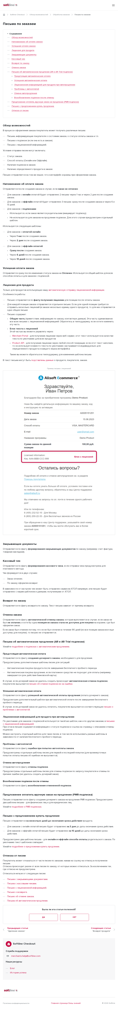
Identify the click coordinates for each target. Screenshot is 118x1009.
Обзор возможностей (38, 15)
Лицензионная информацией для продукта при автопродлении (44, 85)
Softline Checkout (17, 15)
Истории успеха (18, 972)
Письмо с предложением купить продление (33, 106)
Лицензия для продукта (23, 50)
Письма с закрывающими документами (27, 879)
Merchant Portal (20, 336)
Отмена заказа (19, 68)
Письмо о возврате (17, 892)
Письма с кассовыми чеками (21, 883)
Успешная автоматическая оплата (30, 80)
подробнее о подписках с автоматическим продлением (40, 647)
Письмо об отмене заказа (20, 896)
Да (43, 917)
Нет (74, 917)
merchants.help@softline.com (25, 956)
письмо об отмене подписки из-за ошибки (50, 684)
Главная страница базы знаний (66, 1003)
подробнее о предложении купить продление (35, 846)
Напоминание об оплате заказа (27, 42)
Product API (18, 343)
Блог (12, 968)
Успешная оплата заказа (24, 46)
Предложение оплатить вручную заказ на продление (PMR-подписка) (45, 102)
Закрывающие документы (24, 55)
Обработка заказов (61, 15)
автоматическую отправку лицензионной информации (76, 290)
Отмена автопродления (25, 93)
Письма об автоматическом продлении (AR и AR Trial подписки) (42, 72)
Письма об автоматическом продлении (27, 901)
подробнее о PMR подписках (26, 807)
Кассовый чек (18, 59)
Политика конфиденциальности (16, 1003)
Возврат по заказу (20, 63)
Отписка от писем (20, 111)
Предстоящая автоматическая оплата (32, 76)
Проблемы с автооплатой (26, 89)
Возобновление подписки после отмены (34, 98)
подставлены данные (42, 360)
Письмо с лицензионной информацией (26, 888)
